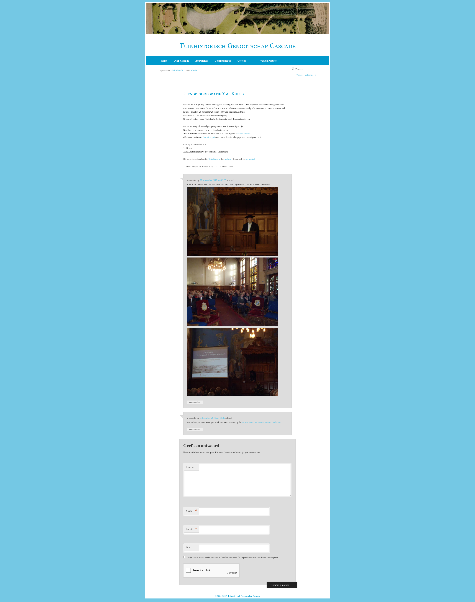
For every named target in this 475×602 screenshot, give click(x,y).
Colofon (242, 61)
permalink (250, 158)
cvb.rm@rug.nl (208, 137)
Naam (191, 511)
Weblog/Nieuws (267, 61)
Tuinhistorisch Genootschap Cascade (238, 45)
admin (194, 70)
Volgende (310, 74)
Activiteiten (201, 61)
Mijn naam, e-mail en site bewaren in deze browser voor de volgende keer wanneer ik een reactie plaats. (233, 557)
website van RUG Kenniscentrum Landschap (261, 422)
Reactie (190, 467)
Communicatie (223, 61)
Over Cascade (181, 61)
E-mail (191, 529)
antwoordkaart (244, 133)
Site (188, 547)
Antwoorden (195, 402)
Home (164, 61)
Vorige (298, 74)
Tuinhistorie (214, 158)
